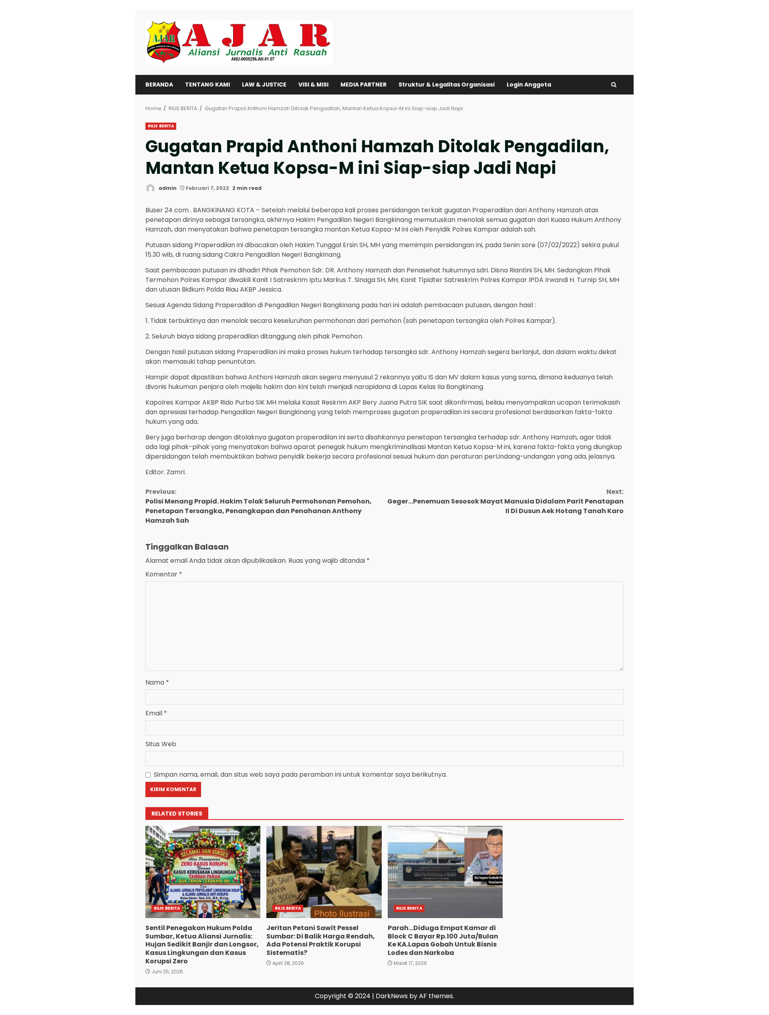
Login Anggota (529, 85)
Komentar (163, 574)
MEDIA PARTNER (363, 85)
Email (156, 713)
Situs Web (160, 744)
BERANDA (159, 85)
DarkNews (392, 996)
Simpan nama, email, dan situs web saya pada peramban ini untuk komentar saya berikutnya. (300, 774)
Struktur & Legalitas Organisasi (447, 85)
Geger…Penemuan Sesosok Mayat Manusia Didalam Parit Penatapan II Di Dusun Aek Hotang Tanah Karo (505, 501)
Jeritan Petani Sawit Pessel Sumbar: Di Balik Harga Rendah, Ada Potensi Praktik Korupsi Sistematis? (323, 872)
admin (167, 188)
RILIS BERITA (161, 126)
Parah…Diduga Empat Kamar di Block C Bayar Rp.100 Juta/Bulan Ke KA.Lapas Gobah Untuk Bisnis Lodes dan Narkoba (445, 872)
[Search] (613, 85)
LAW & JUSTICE (264, 85)
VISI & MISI (313, 85)
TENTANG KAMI (207, 85)
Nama (157, 682)
